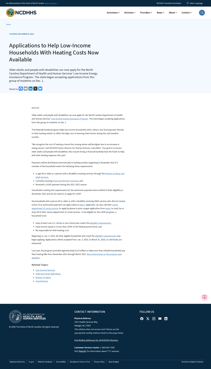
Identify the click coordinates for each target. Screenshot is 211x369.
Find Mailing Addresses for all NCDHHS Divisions (96, 340)
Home (8, 24)
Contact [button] (186, 12)
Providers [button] (145, 12)
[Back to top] (204, 297)
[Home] (21, 10)
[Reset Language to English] (188, 3)
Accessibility (61, 361)
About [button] (172, 12)
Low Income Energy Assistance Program (69, 118)
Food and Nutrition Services (65, 180)
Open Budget (114, 361)
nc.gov (31, 361)
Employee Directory (17, 361)
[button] (202, 13)
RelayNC (82, 351)
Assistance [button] (112, 12)
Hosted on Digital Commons (192, 361)
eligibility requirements (100, 223)
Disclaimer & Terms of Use (80, 361)
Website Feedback (45, 361)
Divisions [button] (129, 12)
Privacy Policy (99, 361)
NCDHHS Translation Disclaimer (169, 3)
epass (82, 204)
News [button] (159, 12)
